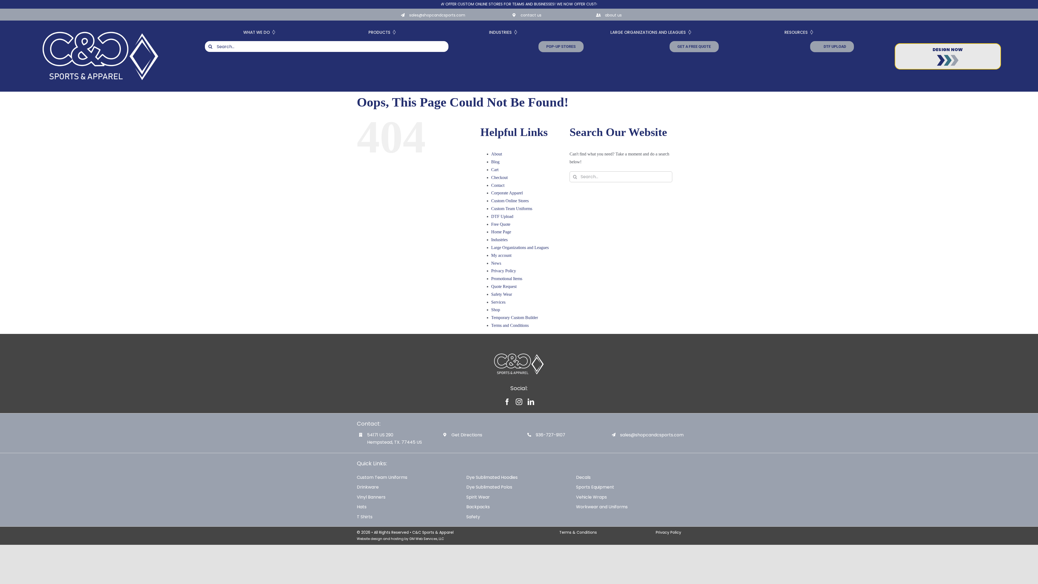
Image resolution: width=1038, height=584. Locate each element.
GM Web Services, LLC (426, 538)
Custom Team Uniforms (511, 208)
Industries (499, 239)
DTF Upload (502, 216)
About (496, 154)
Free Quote (500, 224)
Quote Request (504, 286)
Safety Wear (501, 294)
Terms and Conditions (510, 325)
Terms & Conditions (578, 532)
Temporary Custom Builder (514, 317)
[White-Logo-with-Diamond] (100, 26)
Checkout (499, 177)
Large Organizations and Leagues (520, 247)
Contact (497, 185)
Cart (494, 169)
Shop (495, 309)
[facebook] (507, 402)
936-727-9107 (550, 435)
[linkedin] (531, 402)
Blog (495, 162)
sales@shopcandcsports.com (437, 15)
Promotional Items (506, 278)
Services (498, 302)
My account (501, 255)
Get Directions (466, 435)
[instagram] (519, 402)
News (496, 263)
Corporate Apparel (507, 193)
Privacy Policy (503, 270)
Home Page (501, 232)
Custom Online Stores (510, 200)
